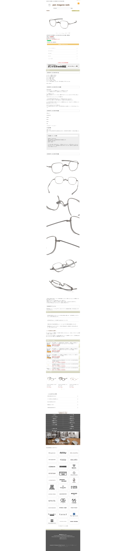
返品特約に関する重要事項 (51, 42)
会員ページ (72, 428)
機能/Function (54, 420)
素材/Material (72, 418)
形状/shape (72, 416)
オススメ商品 (55, 424)
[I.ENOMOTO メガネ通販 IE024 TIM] (63, 31)
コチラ (59, 300)
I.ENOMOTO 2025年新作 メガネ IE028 (51, 384)
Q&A (72, 424)
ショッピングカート (78, 4)
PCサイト (78, 0)
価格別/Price (55, 422)
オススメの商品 (49, 371)
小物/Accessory (72, 422)
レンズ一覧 (72, 414)
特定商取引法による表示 (63, 413)
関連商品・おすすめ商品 (51, 340)
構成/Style (54, 418)
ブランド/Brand (54, 416)
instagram (55, 430)
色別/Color (72, 420)
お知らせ (54, 414)
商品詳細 (48, 70)
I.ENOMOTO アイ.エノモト (75, 10)
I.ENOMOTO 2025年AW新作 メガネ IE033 (63, 384)
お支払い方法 (55, 428)
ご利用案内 (72, 426)
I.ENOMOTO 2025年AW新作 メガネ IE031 (74, 384)
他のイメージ (49, 311)
